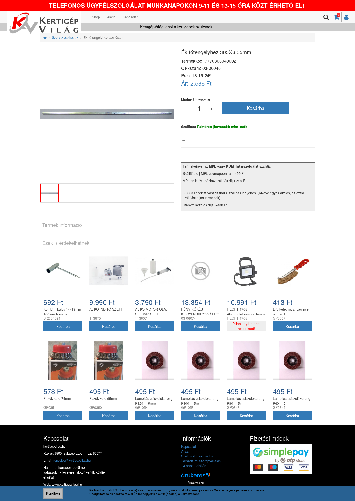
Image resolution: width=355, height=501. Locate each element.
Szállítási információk (197, 456)
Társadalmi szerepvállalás (201, 460)
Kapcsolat (130, 17)
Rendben (53, 493)
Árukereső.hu (196, 482)
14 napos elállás (193, 465)
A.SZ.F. (186, 451)
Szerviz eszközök (65, 37)
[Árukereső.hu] (195, 477)
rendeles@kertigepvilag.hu (72, 460)
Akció (111, 17)
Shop (96, 17)
